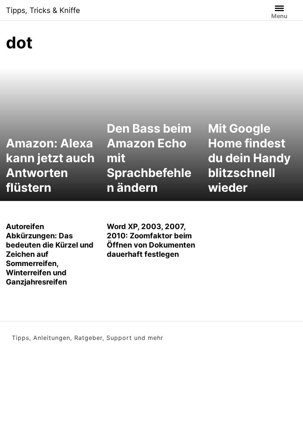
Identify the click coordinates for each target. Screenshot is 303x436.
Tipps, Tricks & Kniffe (43, 10)
